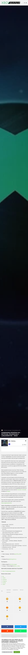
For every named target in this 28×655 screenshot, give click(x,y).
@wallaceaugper (13, 564)
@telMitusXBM (18, 554)
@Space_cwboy (16, 566)
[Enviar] (7, 630)
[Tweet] (21, 626)
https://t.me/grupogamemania (8, 571)
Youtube (4, 582)
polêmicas (8, 592)
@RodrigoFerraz (12, 559)
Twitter (4, 577)
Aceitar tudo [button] (16, 652)
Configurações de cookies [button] (7, 652)
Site (3, 576)
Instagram (4, 581)
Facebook (4, 579)
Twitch (3, 584)
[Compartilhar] (7, 626)
